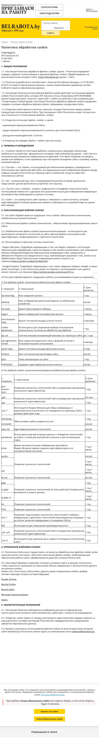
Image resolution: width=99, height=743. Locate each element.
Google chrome (8, 579)
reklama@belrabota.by (83, 631)
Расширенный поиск (91, 28)
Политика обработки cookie (52, 695)
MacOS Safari (7, 589)
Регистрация (92, 11)
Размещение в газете (44, 732)
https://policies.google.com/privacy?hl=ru (53, 272)
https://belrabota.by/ (48, 77)
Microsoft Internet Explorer (14, 594)
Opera (4, 599)
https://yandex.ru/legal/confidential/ (30, 261)
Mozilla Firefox (8, 584)
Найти (50, 33)
